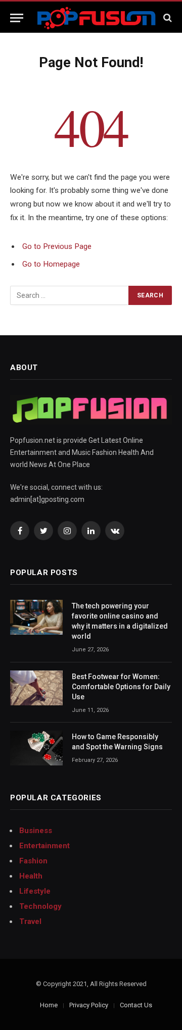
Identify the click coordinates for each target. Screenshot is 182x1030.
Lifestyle (35, 891)
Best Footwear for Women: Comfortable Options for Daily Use (121, 687)
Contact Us (136, 1005)
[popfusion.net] (96, 18)
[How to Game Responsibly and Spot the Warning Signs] (36, 748)
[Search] (166, 18)
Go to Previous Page (57, 246)
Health (30, 876)
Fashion (33, 860)
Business (35, 830)
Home (49, 1005)
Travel (30, 921)
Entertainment (44, 845)
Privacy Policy (88, 1005)
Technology (40, 906)
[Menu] (16, 18)
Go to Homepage (51, 264)
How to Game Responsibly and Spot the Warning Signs (117, 742)
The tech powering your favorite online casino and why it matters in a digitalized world (120, 621)
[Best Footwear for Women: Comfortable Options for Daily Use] (36, 688)
